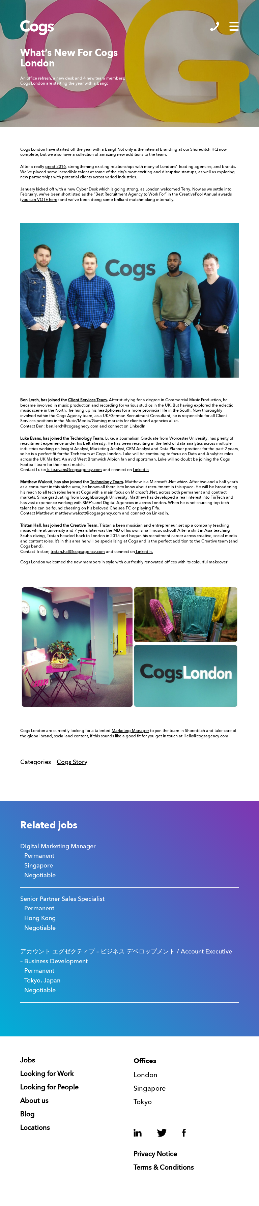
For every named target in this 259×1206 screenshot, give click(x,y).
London (145, 1075)
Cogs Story (72, 762)
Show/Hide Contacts (214, 26)
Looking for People (49, 1087)
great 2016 (55, 167)
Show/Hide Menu (234, 26)
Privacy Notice (155, 1154)
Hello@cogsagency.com (205, 736)
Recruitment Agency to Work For (135, 195)
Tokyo (143, 1102)
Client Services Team (87, 400)
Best (100, 195)
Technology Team (86, 439)
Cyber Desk (87, 189)
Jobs (27, 1060)
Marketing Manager (130, 731)
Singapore (150, 1089)
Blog (27, 1114)
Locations (35, 1128)
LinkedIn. (160, 513)
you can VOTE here (39, 200)
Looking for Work (47, 1074)
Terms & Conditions (164, 1168)
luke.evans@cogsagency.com (74, 470)
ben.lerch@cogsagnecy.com (72, 426)
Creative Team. (84, 526)
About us (34, 1101)
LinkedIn (136, 426)
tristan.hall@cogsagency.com (78, 552)
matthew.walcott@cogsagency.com (88, 513)
